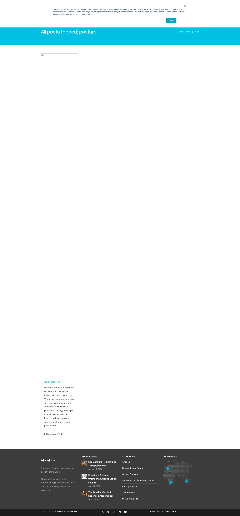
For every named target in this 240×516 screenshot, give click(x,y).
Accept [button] (170, 20)
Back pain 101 (52, 382)
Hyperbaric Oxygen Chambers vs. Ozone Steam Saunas (102, 479)
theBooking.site (130, 499)
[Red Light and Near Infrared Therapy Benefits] (84, 463)
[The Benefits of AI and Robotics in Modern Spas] (84, 493)
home (181, 32)
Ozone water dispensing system (138, 480)
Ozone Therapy (130, 474)
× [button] (184, 5)
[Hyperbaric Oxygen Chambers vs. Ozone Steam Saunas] (84, 476)
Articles (126, 462)
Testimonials (128, 493)
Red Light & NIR (129, 486)
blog (188, 32)
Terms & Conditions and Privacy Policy (163, 511)
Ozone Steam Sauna (132, 468)
